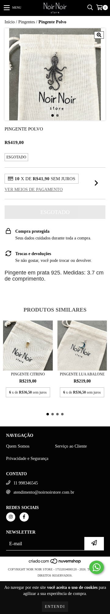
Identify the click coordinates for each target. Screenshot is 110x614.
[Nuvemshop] (55, 563)
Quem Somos (17, 446)
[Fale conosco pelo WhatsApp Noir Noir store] (96, 567)
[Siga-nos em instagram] (10, 517)
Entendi (55, 606)
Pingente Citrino (28, 374)
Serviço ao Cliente (71, 446)
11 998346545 (25, 483)
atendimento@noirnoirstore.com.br (43, 492)
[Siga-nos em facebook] (24, 517)
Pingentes (26, 22)
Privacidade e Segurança (27, 458)
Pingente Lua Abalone (82, 374)
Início (10, 22)
